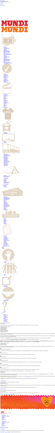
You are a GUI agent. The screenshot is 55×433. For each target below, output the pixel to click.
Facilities (5, 96)
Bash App (5, 76)
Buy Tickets (5, 47)
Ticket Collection (6, 77)
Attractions (5, 202)
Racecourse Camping (7, 52)
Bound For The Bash (7, 240)
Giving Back (5, 132)
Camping (5, 175)
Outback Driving (6, 158)
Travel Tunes (5, 159)
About (5, 200)
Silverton (5, 218)
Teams (5, 274)
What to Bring (6, 238)
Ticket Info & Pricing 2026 (5, 422)
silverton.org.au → (3, 380)
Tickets (5, 46)
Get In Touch (5, 317)
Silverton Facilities (12, 394)
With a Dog (5, 185)
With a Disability (6, 178)
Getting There (6, 160)
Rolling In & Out (6, 80)
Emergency (5, 180)
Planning (5, 235)
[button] (28, 143)
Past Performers (6, 315)
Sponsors (5, 319)
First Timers (5, 237)
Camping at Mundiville (7, 182)
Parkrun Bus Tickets (6, 50)
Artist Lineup (4, 415)
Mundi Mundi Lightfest (7, 198)
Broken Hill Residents (7, 51)
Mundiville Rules (6, 176)
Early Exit (5, 58)
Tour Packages (6, 157)
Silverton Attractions (6, 394)
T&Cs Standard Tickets (7, 53)
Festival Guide (6, 79)
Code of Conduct (6, 299)
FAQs (4, 311)
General (5, 73)
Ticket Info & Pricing (7, 48)
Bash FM (5, 98)
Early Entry (5, 57)
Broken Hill (5, 196)
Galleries (5, 141)
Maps (4, 99)
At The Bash (5, 94)
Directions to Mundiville (7, 155)
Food (4, 97)
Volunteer (3, 417)
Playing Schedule (6, 95)
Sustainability (5, 100)
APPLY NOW (6, 285)
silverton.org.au (29, 376)
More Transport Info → (3, 388)
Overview (5, 261)
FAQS (5, 61)
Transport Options (6, 154)
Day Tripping (5, 156)
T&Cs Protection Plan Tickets (8, 54)
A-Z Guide (5, 74)
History (5, 314)
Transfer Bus (5, 163)
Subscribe (1, 3)
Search (1, 2)
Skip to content (2, 0)
